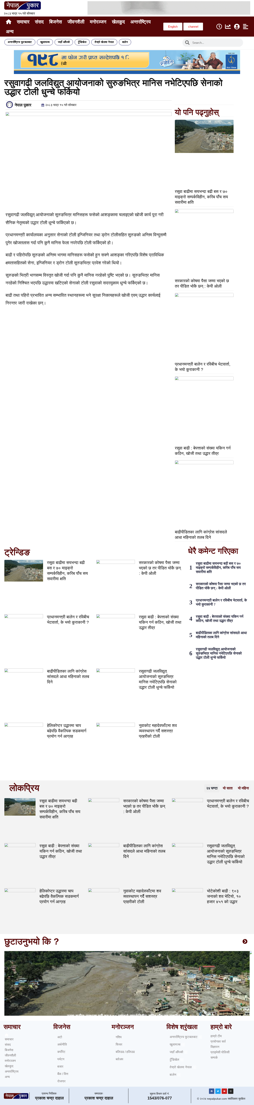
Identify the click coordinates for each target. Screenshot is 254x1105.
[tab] (211, 788)
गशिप (119, 1037)
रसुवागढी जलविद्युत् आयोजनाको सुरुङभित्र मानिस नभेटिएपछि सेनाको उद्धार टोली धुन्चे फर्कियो (219, 653)
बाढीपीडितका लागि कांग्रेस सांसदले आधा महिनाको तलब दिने (68, 676)
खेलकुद (118, 21)
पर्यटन (60, 1059)
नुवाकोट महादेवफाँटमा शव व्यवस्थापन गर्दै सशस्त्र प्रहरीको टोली (158, 730)
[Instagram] (230, 1091)
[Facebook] (211, 1091)
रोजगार (61, 1081)
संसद (39, 21)
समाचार (23, 21)
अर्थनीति (62, 1044)
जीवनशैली (75, 21)
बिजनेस (55, 21)
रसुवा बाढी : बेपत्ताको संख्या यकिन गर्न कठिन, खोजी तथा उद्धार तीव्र (160, 622)
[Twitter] (218, 1091)
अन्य (9, 31)
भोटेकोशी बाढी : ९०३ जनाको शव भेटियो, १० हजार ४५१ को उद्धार (224, 896)
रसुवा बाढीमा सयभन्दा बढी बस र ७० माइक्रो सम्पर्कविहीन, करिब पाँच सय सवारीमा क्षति (201, 196)
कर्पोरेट (61, 1051)
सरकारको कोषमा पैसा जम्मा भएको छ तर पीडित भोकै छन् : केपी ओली (160, 568)
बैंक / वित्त (62, 1074)
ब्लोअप (119, 1059)
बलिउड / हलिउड (125, 1051)
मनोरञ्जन (98, 21)
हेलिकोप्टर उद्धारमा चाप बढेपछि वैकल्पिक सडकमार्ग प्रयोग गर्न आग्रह (66, 730)
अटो (59, 1037)
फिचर (119, 1044)
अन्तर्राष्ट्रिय (140, 21)
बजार (60, 1066)
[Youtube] (224, 1091)
